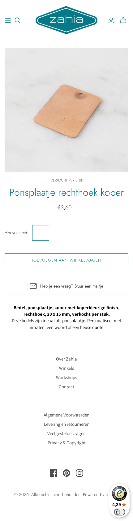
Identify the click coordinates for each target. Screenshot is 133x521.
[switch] (119, 512)
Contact (66, 387)
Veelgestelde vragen (66, 433)
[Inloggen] (111, 20)
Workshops (66, 377)
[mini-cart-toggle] (123, 20)
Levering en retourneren (66, 424)
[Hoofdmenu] (8, 20)
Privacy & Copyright (67, 443)
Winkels (66, 368)
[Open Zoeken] (18, 20)
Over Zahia (66, 359)
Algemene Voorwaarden (66, 415)
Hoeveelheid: (16, 233)
